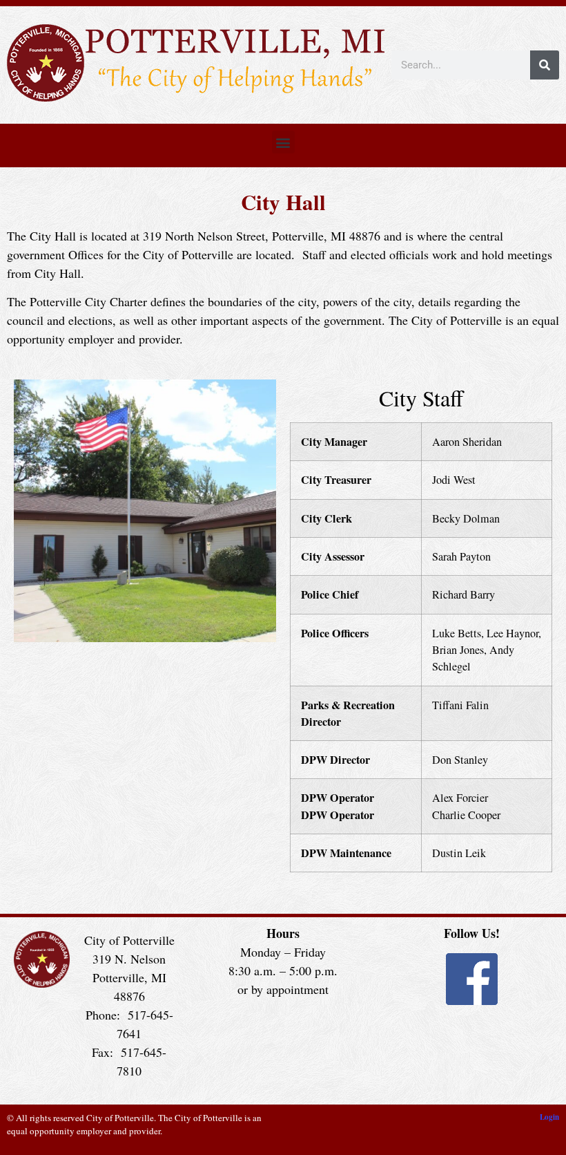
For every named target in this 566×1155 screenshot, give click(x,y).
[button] (283, 142)
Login (549, 1117)
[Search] (544, 64)
